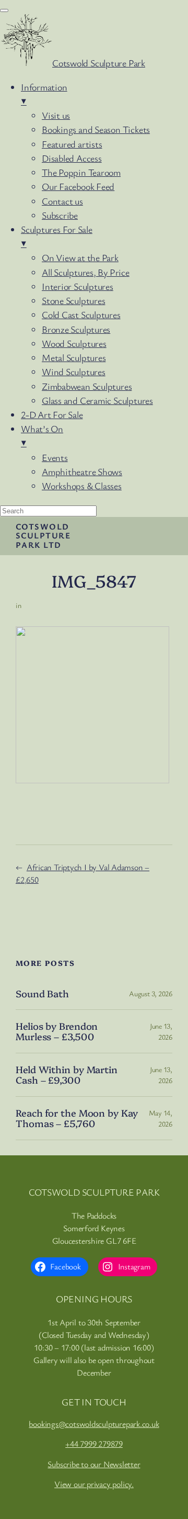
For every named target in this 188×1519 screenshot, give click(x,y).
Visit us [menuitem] (56, 115)
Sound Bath (42, 993)
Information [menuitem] (44, 94)
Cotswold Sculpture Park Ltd (43, 535)
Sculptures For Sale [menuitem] (56, 236)
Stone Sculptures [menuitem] (73, 300)
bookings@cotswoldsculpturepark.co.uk (94, 1424)
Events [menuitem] (55, 457)
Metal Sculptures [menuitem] (73, 357)
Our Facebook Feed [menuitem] (78, 186)
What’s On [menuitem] (42, 435)
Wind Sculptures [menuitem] (73, 371)
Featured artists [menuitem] (72, 144)
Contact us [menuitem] (62, 201)
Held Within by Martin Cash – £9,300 (67, 1075)
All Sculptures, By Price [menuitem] (86, 272)
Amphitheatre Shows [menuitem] (82, 471)
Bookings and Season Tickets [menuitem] (96, 129)
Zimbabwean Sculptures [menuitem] (87, 386)
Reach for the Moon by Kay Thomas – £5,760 (77, 1118)
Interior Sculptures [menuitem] (77, 286)
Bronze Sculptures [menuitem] (76, 329)
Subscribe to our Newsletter (94, 1464)
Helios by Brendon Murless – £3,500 (57, 1031)
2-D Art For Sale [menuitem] (52, 414)
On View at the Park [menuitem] (80, 257)
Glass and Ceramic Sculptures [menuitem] (97, 400)
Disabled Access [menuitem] (72, 158)
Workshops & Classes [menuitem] (82, 485)
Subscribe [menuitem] (60, 215)
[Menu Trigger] (4, 10)
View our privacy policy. (94, 1484)
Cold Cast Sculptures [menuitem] (81, 314)
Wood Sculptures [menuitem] (74, 343)
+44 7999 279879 (94, 1443)
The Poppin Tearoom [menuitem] (81, 172)
